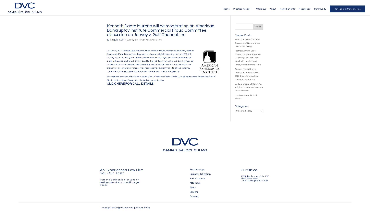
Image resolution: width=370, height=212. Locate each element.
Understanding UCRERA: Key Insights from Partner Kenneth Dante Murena (249, 87)
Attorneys (261, 9)
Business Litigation (200, 174)
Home (227, 9)
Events (130, 40)
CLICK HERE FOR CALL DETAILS (130, 83)
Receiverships (197, 169)
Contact (194, 196)
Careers (194, 191)
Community (320, 9)
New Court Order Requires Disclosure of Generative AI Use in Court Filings (247, 43)
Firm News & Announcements (148, 40)
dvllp (112, 40)
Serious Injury (197, 178)
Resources (304, 9)
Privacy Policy (143, 207)
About (273, 9)
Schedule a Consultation (347, 9)
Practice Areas (241, 9)
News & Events (287, 9)
